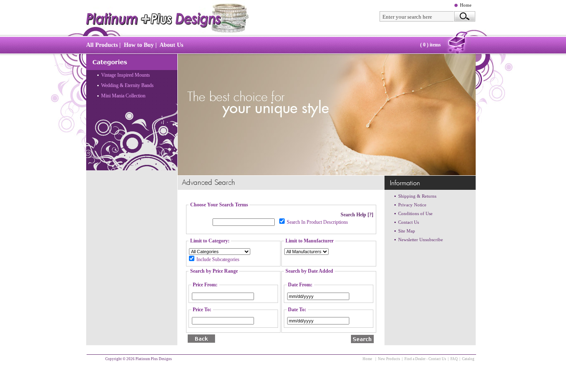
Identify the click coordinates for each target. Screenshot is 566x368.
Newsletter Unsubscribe (420, 239)
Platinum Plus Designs (153, 359)
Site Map (406, 230)
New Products (389, 359)
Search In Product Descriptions (317, 222)
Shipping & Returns (417, 196)
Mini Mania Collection (123, 96)
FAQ (454, 359)
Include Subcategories (217, 259)
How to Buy (139, 45)
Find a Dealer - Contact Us (425, 359)
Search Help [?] (357, 215)
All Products (102, 45)
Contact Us (408, 222)
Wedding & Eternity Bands (127, 85)
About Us (171, 45)
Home (466, 4)
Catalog (468, 359)
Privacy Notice (412, 204)
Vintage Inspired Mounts (125, 75)
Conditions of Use (415, 213)
